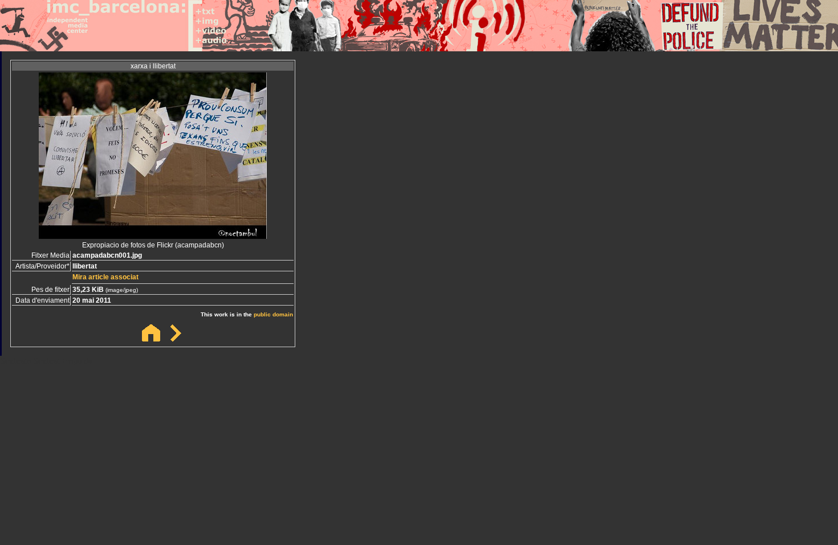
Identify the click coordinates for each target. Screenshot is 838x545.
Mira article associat (105, 277)
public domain (273, 314)
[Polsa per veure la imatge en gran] (153, 236)
